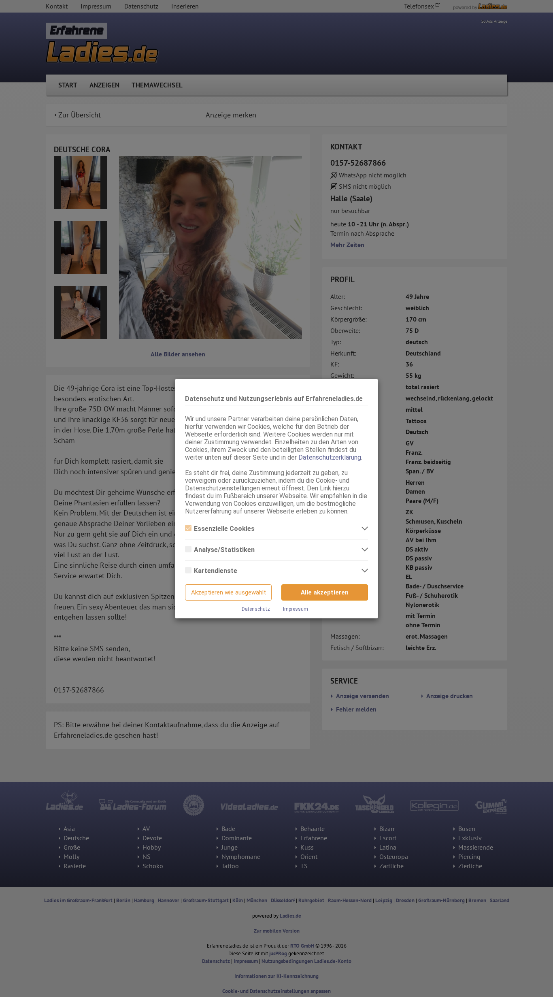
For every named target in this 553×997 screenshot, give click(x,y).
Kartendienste (215, 571)
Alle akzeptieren (325, 592)
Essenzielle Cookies (224, 529)
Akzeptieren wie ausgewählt (228, 592)
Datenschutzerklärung (329, 457)
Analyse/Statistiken (224, 550)
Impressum (295, 609)
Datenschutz (256, 609)
